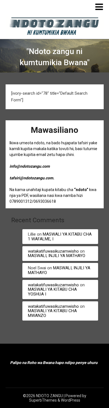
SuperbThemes (43, 400)
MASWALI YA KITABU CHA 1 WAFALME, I (60, 236)
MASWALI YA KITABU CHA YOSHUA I (52, 292)
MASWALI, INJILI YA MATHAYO (56, 255)
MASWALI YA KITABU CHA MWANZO (52, 313)
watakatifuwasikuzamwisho (53, 251)
